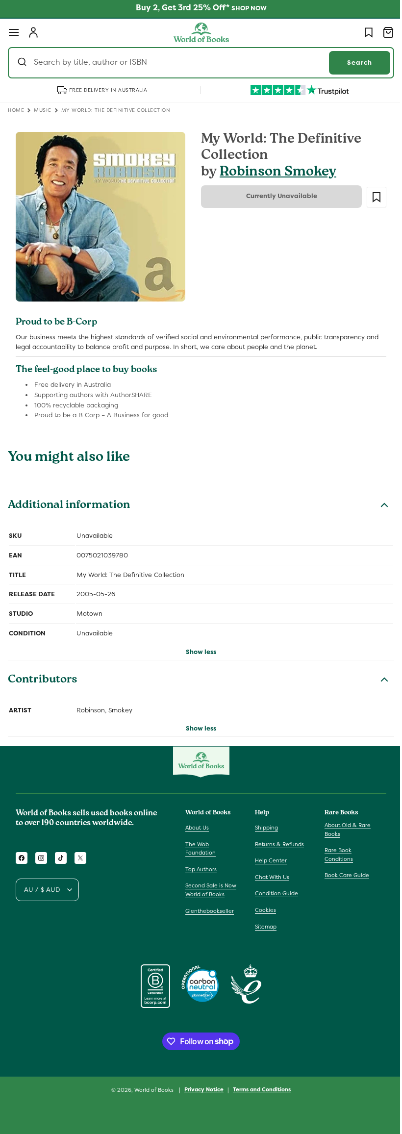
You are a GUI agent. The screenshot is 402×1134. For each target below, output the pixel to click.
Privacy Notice (200, 1089)
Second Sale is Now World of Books (210, 889)
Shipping (264, 828)
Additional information (69, 502)
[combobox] (197, 62)
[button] (14, 32)
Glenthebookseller (209, 911)
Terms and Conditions (258, 1089)
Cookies (263, 910)
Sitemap (263, 927)
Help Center (268, 860)
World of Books (151, 1090)
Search (352, 62)
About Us (197, 828)
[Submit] (23, 63)
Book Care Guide (342, 875)
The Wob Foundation (200, 848)
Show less (197, 648)
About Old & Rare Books (343, 829)
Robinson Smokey (274, 173)
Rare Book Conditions (334, 854)
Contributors (42, 676)
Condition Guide (274, 893)
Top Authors (201, 869)
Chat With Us (269, 877)
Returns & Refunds (277, 844)
